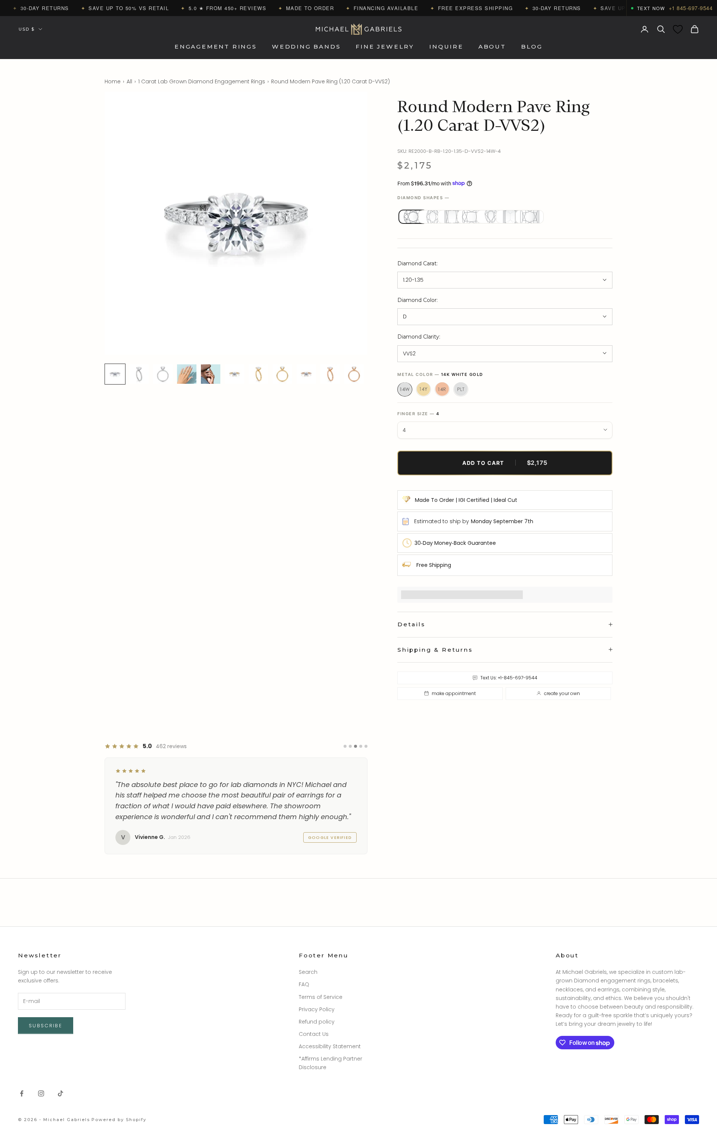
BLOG (532, 46)
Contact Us (314, 1034)
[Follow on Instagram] (41, 1093)
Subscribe (45, 1025)
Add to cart (504, 462)
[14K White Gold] (404, 389)
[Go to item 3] (162, 374)
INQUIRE (446, 46)
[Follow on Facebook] (21, 1093)
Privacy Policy (317, 1009)
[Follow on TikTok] (60, 1093)
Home (113, 81)
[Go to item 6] (234, 374)
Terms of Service (320, 997)
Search (308, 972)
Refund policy (317, 1021)
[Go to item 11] (354, 374)
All (129, 81)
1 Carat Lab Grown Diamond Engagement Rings (201, 81)
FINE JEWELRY (385, 46)
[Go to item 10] (330, 374)
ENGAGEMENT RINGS (215, 46)
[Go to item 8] (282, 374)
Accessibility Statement (330, 1046)
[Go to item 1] (115, 374)
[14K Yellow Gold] (423, 389)
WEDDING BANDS (306, 46)
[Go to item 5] (210, 374)
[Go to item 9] (306, 374)
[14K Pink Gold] (442, 389)
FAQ (304, 984)
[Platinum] (460, 389)
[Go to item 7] (258, 374)
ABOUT (492, 46)
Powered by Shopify (118, 1119)
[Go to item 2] (138, 374)
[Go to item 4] (186, 374)
